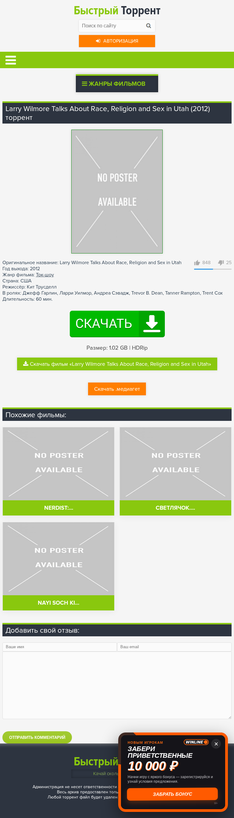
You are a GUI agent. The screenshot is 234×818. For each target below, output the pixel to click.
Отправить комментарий (37, 737)
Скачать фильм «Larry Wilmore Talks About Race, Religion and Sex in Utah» (120, 364)
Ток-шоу (45, 275)
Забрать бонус (173, 794)
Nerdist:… (58, 508)
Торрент (117, 10)
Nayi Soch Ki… (58, 603)
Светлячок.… (175, 508)
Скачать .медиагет (117, 389)
